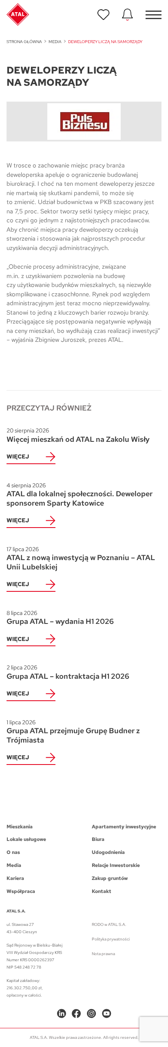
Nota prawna (103, 953)
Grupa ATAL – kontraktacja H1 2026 (68, 672)
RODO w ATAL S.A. (109, 924)
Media (55, 41)
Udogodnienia (108, 852)
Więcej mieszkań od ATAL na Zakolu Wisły (78, 435)
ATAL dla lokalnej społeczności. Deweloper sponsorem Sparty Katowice (80, 495)
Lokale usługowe (26, 839)
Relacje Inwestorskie (116, 865)
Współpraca (21, 891)
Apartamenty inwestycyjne (124, 826)
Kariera (15, 878)
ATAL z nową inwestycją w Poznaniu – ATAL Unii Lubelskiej (81, 558)
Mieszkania (20, 826)
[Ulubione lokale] (103, 14)
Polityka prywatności (111, 939)
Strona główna (24, 41)
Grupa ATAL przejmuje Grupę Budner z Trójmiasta (73, 732)
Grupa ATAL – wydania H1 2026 (60, 617)
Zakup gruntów (110, 878)
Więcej (18, 456)
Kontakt (101, 891)
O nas (13, 852)
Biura (98, 839)
